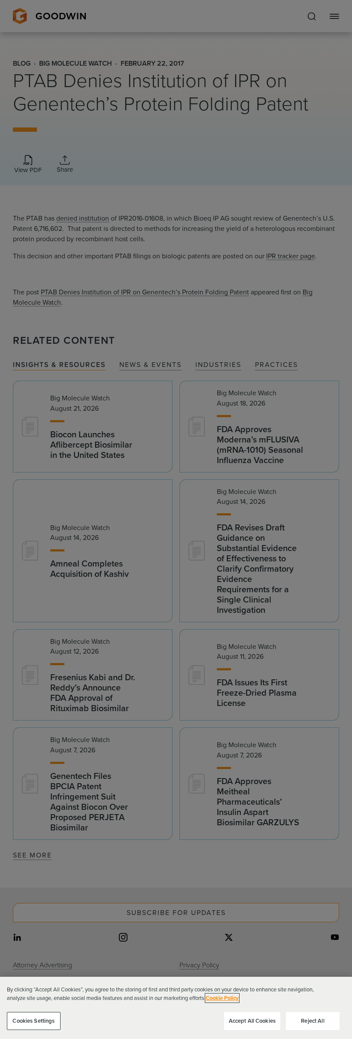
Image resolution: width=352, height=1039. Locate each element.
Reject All (312, 1021)
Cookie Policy (222, 998)
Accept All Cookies (252, 1021)
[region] (176, 1008)
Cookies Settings (33, 1021)
